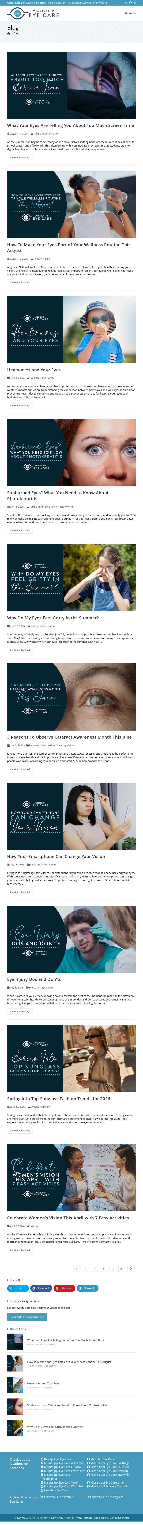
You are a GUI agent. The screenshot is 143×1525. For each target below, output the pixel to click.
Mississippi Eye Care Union (108, 1482)
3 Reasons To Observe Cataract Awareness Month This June (69, 737)
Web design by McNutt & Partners (111, 1517)
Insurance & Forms (34, 2)
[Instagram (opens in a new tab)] (134, 3)
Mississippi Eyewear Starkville (86, 2)
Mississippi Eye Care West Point (64, 1486)
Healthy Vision (41, 258)
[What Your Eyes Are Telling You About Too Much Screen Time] (15, 1342)
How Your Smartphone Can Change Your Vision (56, 856)
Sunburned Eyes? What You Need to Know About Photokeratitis (67, 1405)
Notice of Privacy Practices (78, 1517)
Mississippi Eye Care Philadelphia (55, 1476)
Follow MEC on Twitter (58, 1497)
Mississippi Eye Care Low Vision (64, 1471)
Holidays (34, 1226)
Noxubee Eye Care (56, 1490)
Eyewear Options (41, 1106)
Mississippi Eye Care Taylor (61, 1482)
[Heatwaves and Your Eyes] (15, 1385)
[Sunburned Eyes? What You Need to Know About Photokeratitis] (15, 1406)
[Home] (8, 33)
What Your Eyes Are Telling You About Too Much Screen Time (70, 125)
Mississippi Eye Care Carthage (110, 1463)
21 (122, 1269)
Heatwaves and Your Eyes (34, 370)
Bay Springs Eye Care (58, 1459)
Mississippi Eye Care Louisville (110, 1467)
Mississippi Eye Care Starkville (110, 1475)
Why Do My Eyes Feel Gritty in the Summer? (53, 618)
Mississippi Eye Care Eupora (62, 1467)
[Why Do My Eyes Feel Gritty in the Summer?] (15, 1428)
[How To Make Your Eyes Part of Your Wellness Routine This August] (15, 1363)
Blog (16, 33)
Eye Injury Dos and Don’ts (34, 979)
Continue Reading (21, 158)
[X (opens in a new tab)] (126, 3)
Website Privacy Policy (51, 1517)
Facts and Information (46, 133)
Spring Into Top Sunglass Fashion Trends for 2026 (58, 1098)
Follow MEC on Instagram (106, 1497)
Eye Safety (48, 378)
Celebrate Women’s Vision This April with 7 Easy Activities (68, 1218)
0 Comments (50, 1344)
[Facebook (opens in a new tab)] (130, 3)
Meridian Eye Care (102, 1459)
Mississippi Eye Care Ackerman (64, 1463)
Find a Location (57, 2)
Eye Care (34, 378)
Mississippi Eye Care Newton (109, 1471)
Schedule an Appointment (27, 1317)
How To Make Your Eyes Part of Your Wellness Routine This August (69, 1362)
